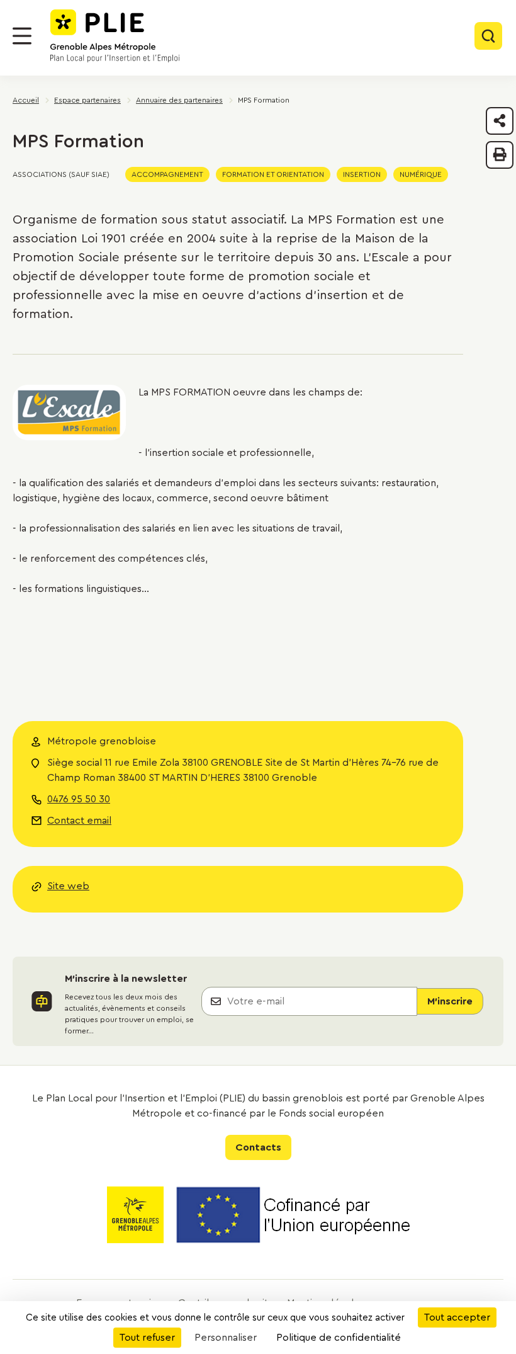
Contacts (258, 1147)
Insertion (362, 174)
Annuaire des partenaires (179, 100)
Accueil (26, 100)
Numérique (421, 174)
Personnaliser (225, 1338)
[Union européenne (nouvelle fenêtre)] (293, 1217)
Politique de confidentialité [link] (338, 1338)
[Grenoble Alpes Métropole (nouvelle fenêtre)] (135, 1217)
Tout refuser (147, 1338)
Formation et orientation (273, 174)
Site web (68, 886)
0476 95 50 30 (78, 799)
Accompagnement (167, 174)
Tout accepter (457, 1317)
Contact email (79, 821)
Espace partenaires (87, 100)
